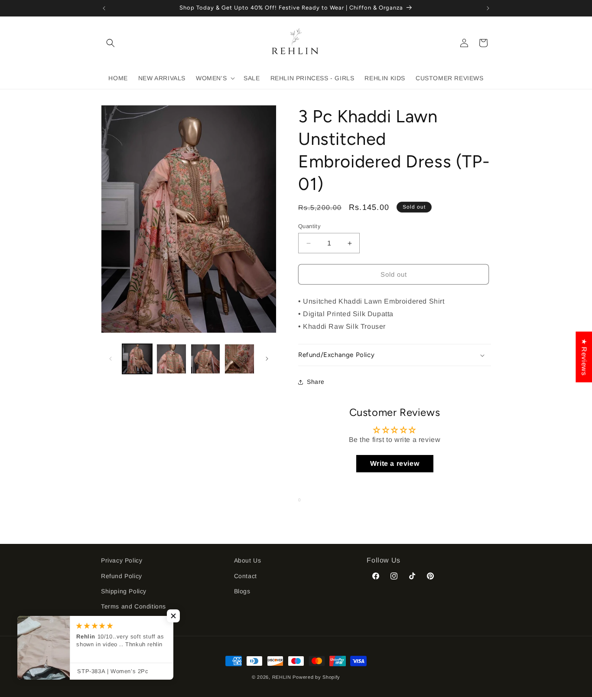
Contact (245, 575)
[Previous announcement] (104, 8)
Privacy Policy (121, 560)
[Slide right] (266, 358)
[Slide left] (110, 358)
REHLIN (281, 677)
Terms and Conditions (133, 605)
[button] (110, 42)
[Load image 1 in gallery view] (137, 359)
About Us (247, 560)
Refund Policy (121, 575)
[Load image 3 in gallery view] (206, 359)
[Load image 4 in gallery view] (239, 359)
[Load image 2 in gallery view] (171, 359)
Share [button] (316, 382)
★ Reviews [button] (584, 356)
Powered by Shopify (316, 677)
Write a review (394, 464)
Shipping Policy (123, 590)
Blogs (242, 590)
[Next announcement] (488, 8)
